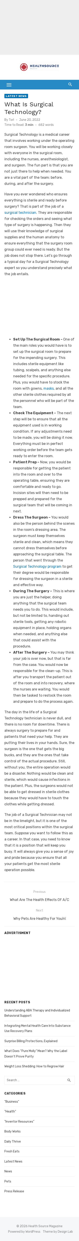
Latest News (16, 96)
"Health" (10, 1111)
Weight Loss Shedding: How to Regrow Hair (34, 1066)
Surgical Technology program (37, 566)
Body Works (12, 1131)
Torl (11, 120)
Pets (7, 1181)
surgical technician (20, 212)
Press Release (14, 1191)
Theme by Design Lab (58, 1232)
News (8, 1171)
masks (48, 388)
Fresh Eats (12, 1151)
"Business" (11, 1102)
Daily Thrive (12, 1141)
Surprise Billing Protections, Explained (30, 1041)
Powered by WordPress (24, 1232)
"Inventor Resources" (19, 1121)
